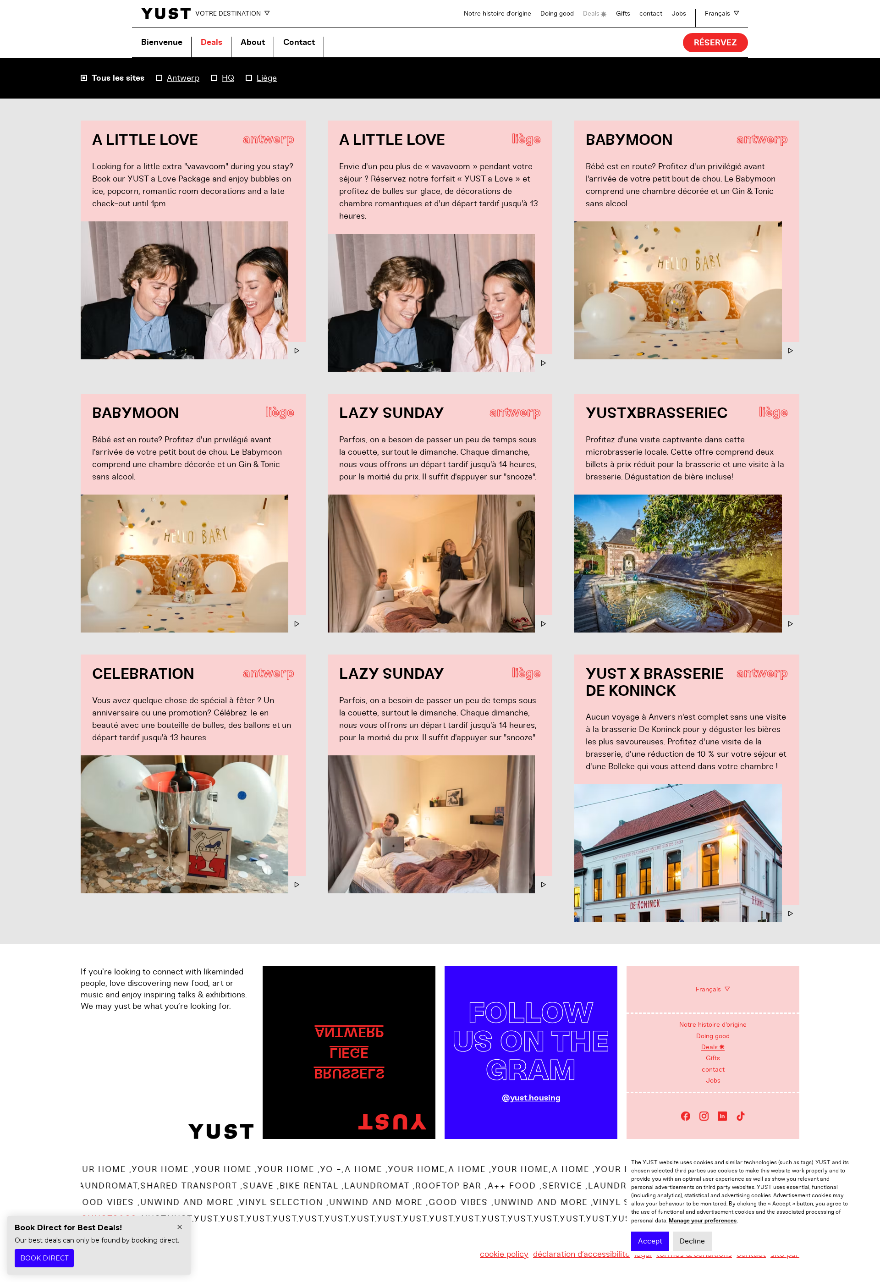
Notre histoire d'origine (497, 13)
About (253, 42)
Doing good (557, 13)
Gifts (623, 13)
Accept (650, 1241)
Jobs (678, 13)
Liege (349, 1053)
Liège (267, 78)
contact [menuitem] (713, 1069)
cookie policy (504, 1254)
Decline (692, 1241)
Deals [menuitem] (709, 1047)
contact (650, 13)
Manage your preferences (703, 1220)
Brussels (349, 1073)
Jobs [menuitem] (713, 1080)
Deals (591, 13)
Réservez (715, 43)
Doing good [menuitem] (713, 1036)
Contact (299, 42)
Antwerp (183, 78)
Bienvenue (161, 42)
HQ (228, 78)
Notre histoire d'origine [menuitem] (713, 1025)
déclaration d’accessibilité (581, 1254)
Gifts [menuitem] (713, 1058)
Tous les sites (118, 78)
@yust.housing (531, 1098)
